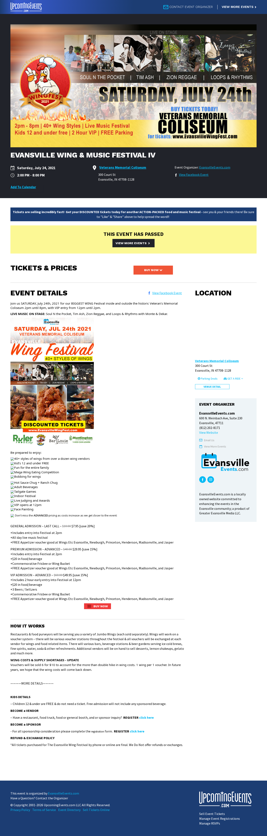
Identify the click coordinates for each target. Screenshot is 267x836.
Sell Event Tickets (212, 814)
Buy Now (151, 270)
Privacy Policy (20, 810)
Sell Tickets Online (96, 810)
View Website (208, 432)
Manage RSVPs (209, 823)
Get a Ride (234, 378)
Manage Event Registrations (219, 818)
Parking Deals (209, 378)
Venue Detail (212, 386)
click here (146, 717)
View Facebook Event (194, 174)
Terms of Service (44, 810)
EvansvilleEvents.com (214, 167)
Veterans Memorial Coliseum (217, 361)
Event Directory (69, 810)
